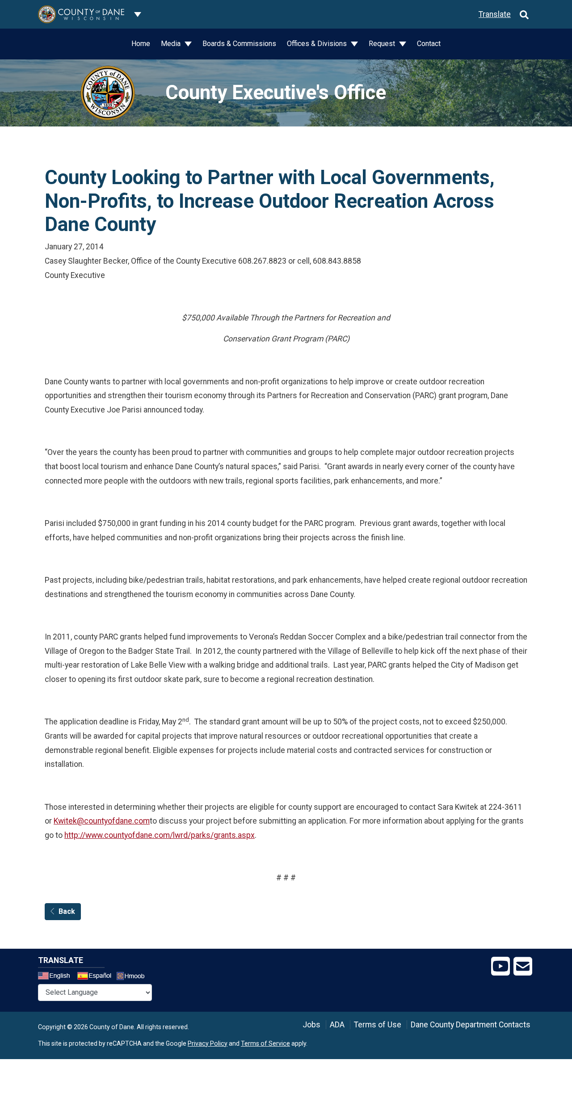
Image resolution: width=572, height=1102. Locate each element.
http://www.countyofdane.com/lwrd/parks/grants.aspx (159, 835)
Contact (429, 43)
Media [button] (171, 43)
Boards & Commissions (239, 43)
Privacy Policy (207, 1043)
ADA (337, 1024)
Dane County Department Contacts (470, 1024)
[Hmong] (134, 977)
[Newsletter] (523, 966)
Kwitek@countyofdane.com (102, 820)
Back (67, 911)
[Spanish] (96, 977)
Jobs (311, 1024)
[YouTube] (500, 966)
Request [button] (383, 43)
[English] (57, 977)
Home (140, 43)
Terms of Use (377, 1024)
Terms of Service (265, 1043)
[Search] (524, 14)
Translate (495, 14)
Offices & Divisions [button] (318, 43)
